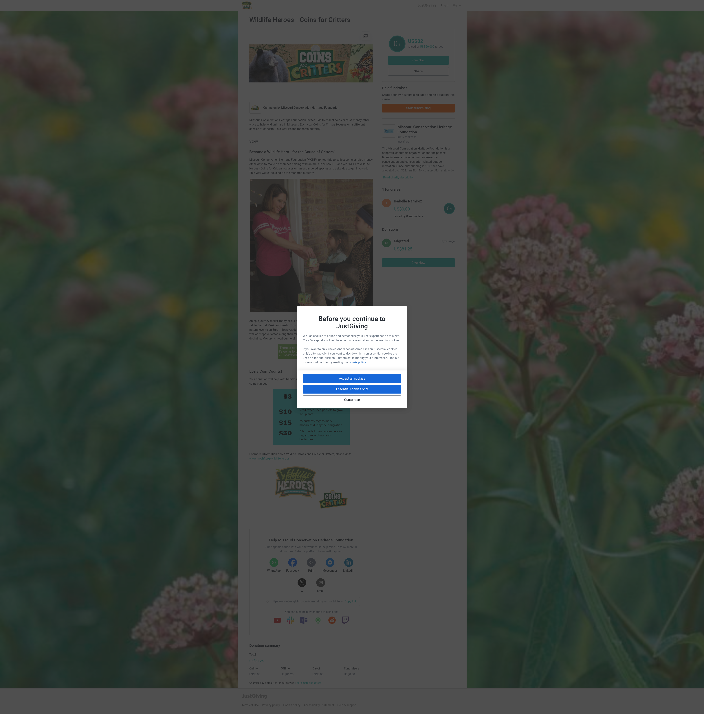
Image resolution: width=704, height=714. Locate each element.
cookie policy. (357, 362)
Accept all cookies (352, 378)
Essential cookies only (352, 389)
